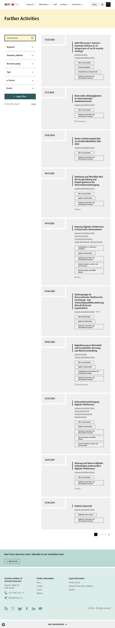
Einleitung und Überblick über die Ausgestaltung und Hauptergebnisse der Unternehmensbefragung (89, 180)
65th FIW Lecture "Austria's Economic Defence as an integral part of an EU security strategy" (89, 47)
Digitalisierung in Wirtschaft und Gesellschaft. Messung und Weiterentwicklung (88, 348)
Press (94, 4)
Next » (109, 534)
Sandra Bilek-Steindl (82, 242)
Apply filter (21, 96)
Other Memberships (84, 317)
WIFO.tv (40, 593)
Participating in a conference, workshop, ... (87, 248)
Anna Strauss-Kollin (81, 236)
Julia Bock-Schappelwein (83, 239)
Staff (55, 4)
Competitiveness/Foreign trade (87, 72)
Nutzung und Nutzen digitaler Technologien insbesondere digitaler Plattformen (89, 466)
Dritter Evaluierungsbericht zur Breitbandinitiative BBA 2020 (88, 141)
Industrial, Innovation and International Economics (86, 77)
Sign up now (13, 561)
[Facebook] (27, 609)
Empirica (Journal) (83, 505)
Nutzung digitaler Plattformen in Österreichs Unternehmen (89, 228)
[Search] (108, 4)
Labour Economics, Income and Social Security (88, 265)
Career (39, 589)
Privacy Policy (74, 582)
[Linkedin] (33, 609)
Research (30, 4)
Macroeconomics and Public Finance (87, 271)
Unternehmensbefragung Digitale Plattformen (87, 403)
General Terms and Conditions (81, 586)
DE (102, 4)
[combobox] (20, 47)
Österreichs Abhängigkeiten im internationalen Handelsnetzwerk (88, 98)
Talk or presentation (84, 63)
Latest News (76, 4)
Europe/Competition (84, 67)
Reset (33, 104)
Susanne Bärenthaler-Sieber (85, 58)
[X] (13, 609)
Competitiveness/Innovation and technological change (88, 372)
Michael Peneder (96, 242)
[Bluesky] (20, 608)
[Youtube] (40, 609)
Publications (43, 4)
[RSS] (6, 609)
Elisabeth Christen (81, 55)
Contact (40, 586)
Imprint (72, 589)
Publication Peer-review (85, 515)
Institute (63, 4)
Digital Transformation (85, 198)
